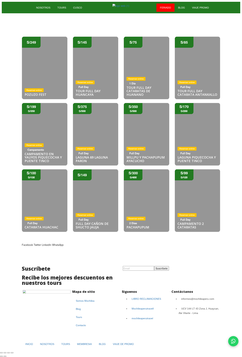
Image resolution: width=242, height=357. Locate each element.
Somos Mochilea (85, 300)
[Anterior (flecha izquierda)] (1, 356)
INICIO (29, 344)
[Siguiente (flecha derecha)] (5, 356)
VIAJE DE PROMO (123, 344)
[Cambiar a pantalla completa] (5, 352)
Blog (78, 309)
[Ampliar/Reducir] (1, 352)
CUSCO (77, 7)
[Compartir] (8, 352)
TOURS (61, 7)
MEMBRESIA (84, 344)
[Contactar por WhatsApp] (233, 341)
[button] (27, 243)
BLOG (181, 7)
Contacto (81, 325)
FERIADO (165, 7)
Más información (44, 68)
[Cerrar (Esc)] (12, 352)
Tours (79, 317)
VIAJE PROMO (200, 7)
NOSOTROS (43, 7)
